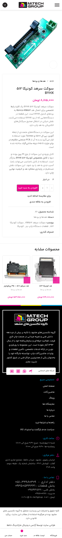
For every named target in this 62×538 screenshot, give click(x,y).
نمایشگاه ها (48, 404)
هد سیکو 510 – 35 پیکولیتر (16, 286)
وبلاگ (52, 398)
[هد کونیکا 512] (46, 269)
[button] (56, 280)
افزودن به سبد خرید (28, 188)
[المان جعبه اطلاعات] (7, 5)
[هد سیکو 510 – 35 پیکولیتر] (16, 269)
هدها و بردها (45, 289)
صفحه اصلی (49, 386)
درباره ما (51, 410)
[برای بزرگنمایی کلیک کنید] (53, 64)
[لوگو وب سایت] (31, 5)
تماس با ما (49, 416)
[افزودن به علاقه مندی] (36, 260)
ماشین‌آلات (49, 392)
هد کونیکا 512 (45, 286)
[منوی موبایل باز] (57, 5)
